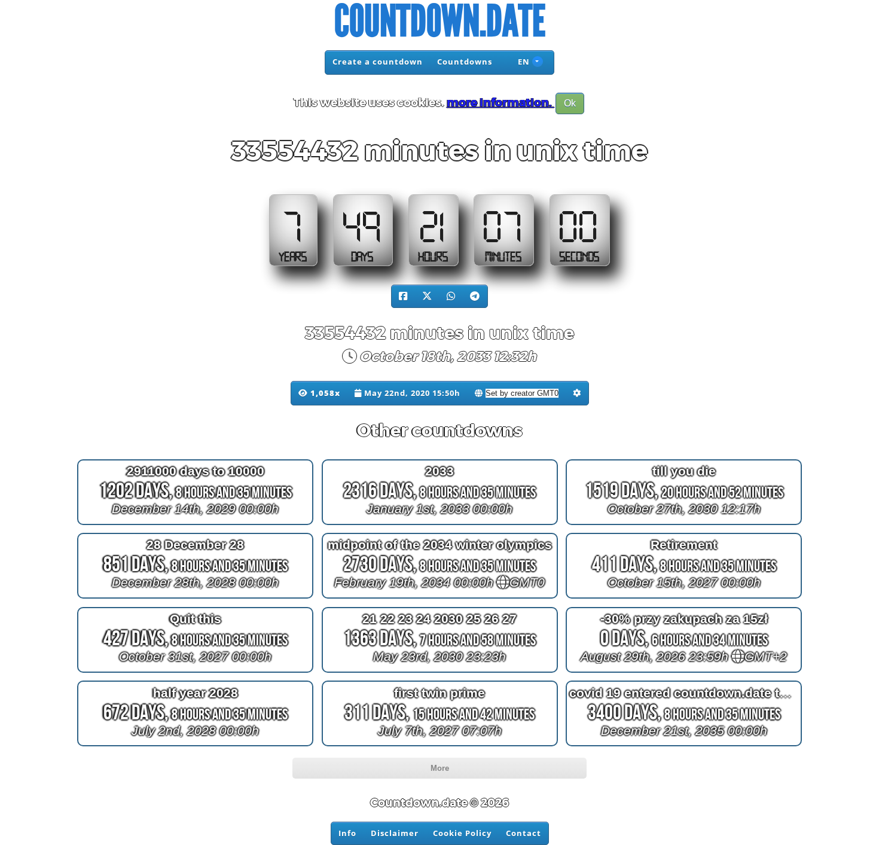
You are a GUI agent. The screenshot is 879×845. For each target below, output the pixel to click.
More (440, 768)
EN (522, 61)
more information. (500, 103)
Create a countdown (377, 61)
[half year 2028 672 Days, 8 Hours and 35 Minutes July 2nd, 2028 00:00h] (195, 746)
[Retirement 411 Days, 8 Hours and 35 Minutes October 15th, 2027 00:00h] (684, 598)
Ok (570, 103)
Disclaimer (395, 833)
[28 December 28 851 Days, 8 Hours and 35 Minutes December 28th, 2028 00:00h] (195, 598)
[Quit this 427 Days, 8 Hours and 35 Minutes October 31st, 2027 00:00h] (195, 672)
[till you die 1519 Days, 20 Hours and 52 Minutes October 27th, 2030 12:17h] (684, 524)
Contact (523, 833)
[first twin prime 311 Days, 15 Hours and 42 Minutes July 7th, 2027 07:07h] (440, 746)
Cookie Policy (462, 833)
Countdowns (464, 61)
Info (347, 833)
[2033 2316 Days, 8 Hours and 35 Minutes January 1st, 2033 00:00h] (440, 524)
